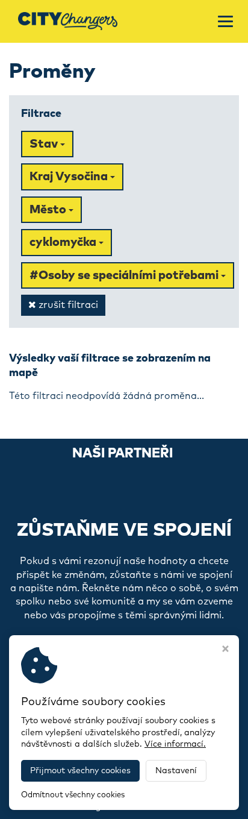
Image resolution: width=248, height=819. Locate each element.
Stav (44, 144)
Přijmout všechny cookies (80, 771)
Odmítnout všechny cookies (73, 795)
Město (49, 210)
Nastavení (176, 771)
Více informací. (175, 744)
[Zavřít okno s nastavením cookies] (225, 650)
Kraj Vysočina (69, 177)
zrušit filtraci (67, 305)
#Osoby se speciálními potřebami (125, 275)
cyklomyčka (64, 242)
